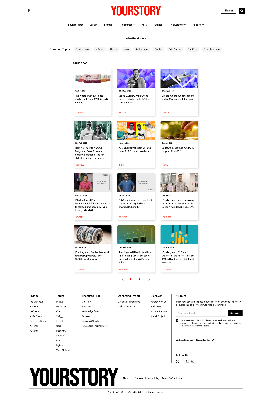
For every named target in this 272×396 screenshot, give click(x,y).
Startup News (142, 49)
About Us (128, 378)
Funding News (82, 49)
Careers (139, 378)
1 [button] (130, 279)
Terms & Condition (172, 378)
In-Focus (100, 49)
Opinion (158, 49)
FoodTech (192, 49)
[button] (122, 279)
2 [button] (139, 279)
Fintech (113, 49)
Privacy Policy (152, 378)
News (126, 49)
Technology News (212, 49)
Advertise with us (135, 38)
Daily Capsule (175, 49)
